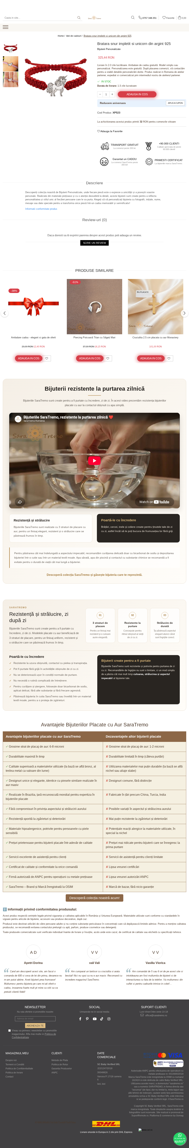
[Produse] (6, 28)
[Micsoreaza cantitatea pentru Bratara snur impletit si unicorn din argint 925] (100, 94)
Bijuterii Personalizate (109, 49)
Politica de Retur (59, 1064)
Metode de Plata (59, 1060)
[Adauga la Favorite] (46, 358)
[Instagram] (109, 1019)
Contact (9, 1076)
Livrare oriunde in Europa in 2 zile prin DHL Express (106, 1132)
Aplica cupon (175, 103)
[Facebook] (80, 1019)
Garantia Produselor (61, 1068)
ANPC (54, 1072)
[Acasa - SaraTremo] (94, 18)
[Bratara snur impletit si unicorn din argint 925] (56, 76)
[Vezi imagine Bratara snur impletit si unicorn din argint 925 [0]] (10, 48)
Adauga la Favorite (111, 131)
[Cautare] (79, 18)
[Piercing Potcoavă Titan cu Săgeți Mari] (94, 306)
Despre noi (11, 1060)
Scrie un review (94, 242)
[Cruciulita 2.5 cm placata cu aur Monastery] (155, 306)
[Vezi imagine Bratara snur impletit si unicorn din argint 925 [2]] (10, 79)
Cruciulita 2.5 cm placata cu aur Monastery (155, 337)
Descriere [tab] (94, 183)
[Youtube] (94, 1019)
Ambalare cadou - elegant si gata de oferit (33, 337)
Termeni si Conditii (15, 1064)
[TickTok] (102, 1019)
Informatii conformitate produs (41, 208)
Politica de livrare (14, 1072)
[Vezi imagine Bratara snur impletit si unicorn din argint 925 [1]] (10, 63)
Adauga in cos (137, 94)
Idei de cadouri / (74, 36)
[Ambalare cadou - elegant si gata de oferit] (33, 307)
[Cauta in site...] (133, 18)
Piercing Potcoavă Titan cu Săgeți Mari (94, 337)
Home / (62, 36)
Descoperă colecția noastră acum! (94, 898)
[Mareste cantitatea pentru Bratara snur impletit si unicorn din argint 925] (112, 94)
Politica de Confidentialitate (19, 1068)
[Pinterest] (87, 1019)
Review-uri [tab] (94, 220)
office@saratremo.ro (156, 1015)
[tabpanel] (56, 76)
